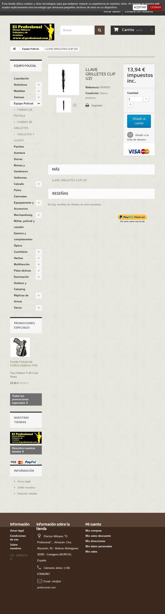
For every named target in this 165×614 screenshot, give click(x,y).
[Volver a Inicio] (14, 49)
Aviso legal (23, 481)
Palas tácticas (22, 270)
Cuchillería (20, 251)
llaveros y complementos (23, 236)
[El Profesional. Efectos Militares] (32, 32)
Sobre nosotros (26, 487)
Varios (18, 307)
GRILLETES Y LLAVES (24, 137)
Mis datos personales (99, 546)
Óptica (18, 245)
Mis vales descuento (98, 535)
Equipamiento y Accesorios (24, 205)
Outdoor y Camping (20, 286)
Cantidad (132, 93)
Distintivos (20, 84)
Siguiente (75, 105)
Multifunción (22, 264)
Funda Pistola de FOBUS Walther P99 (23, 363)
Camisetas (20, 196)
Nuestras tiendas (27, 493)
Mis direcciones (95, 541)
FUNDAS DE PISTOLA (23, 112)
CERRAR (155, 7)
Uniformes (20, 177)
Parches (19, 146)
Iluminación (21, 276)
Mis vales (91, 551)
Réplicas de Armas (21, 298)
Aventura (19, 152)
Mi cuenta (93, 524)
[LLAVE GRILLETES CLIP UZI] (63, 105)
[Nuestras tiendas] (26, 438)
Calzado (19, 183)
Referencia (92, 87)
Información (24, 470)
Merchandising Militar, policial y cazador (24, 221)
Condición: (92, 93)
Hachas (18, 258)
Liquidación (21, 78)
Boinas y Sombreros (21, 168)
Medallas (19, 91)
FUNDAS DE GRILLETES (23, 125)
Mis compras (94, 530)
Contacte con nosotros (139, 11)
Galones (19, 97)
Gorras (18, 159)
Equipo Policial (23, 103)
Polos (17, 190)
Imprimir (97, 105)
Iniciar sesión (112, 11)
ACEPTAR (140, 7)
